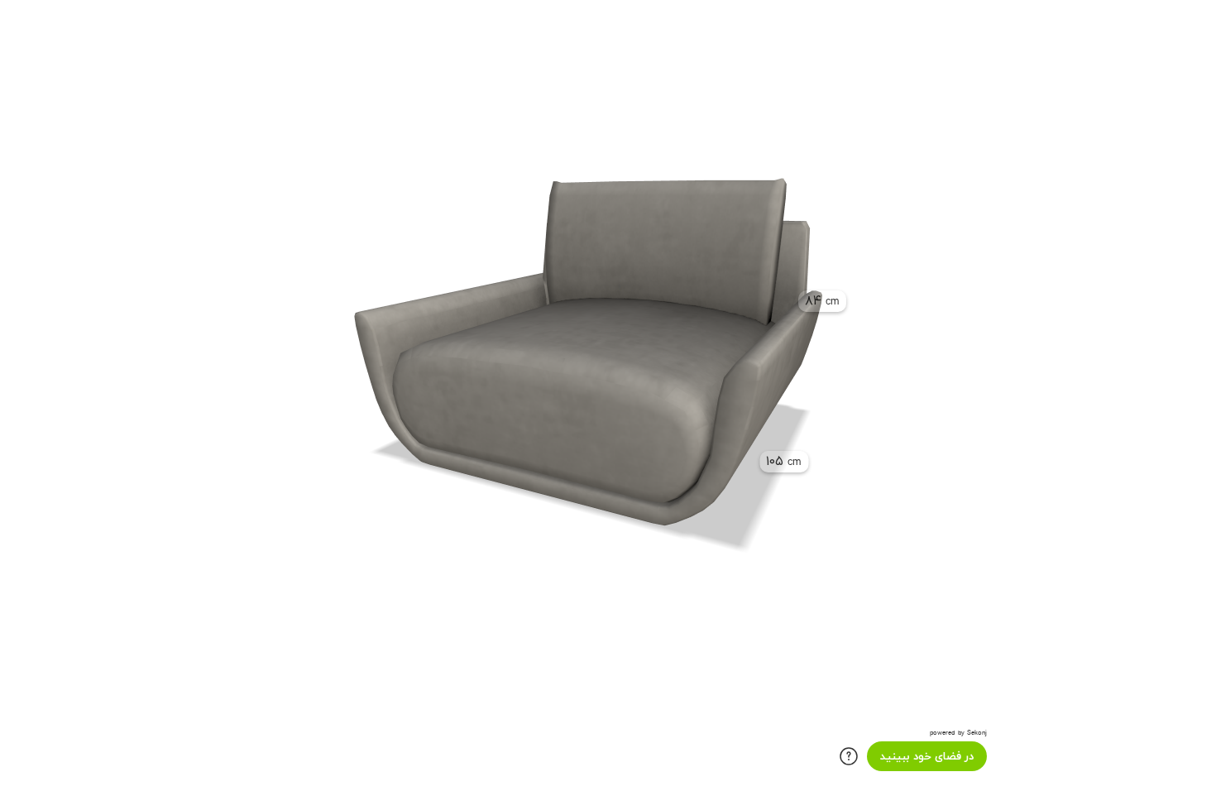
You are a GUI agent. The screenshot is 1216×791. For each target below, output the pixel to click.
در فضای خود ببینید (927, 757)
